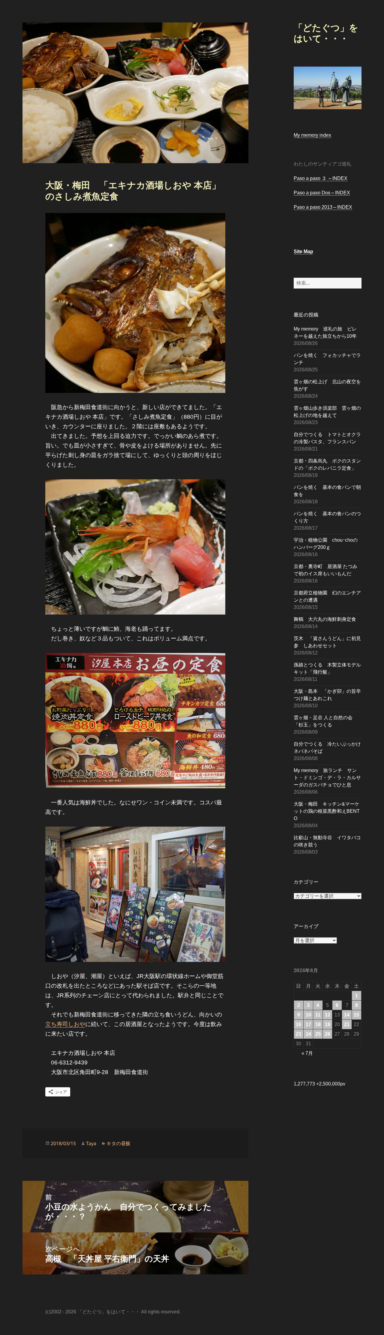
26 (327, 1034)
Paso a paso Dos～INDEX (322, 192)
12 (327, 1014)
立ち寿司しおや (65, 1024)
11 (317, 1014)
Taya (91, 1143)
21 (347, 1024)
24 (308, 1034)
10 (308, 1014)
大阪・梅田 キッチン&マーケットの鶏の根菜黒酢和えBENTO (327, 811)
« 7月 (307, 1053)
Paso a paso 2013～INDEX (323, 207)
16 (298, 1024)
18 (318, 1024)
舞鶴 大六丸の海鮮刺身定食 (325, 619)
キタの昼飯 (118, 1143)
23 (298, 1034)
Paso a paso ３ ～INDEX (320, 178)
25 (318, 1034)
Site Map (303, 251)
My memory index (312, 135)
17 (308, 1024)
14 (347, 1014)
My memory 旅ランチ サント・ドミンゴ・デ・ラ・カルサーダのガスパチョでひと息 (327, 777)
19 (327, 1024)
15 (356, 1014)
